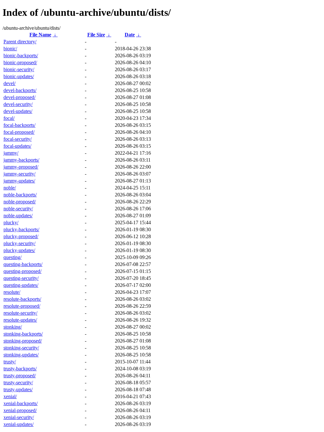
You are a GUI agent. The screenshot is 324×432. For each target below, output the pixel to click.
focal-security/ (17, 139)
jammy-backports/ (21, 160)
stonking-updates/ (21, 354)
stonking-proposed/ (22, 340)
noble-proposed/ (19, 201)
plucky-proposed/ (20, 236)
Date (130, 34)
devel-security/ (18, 104)
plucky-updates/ (19, 250)
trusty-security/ (18, 382)
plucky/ (10, 222)
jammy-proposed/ (20, 167)
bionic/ (10, 48)
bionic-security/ (18, 69)
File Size (96, 34)
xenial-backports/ (20, 403)
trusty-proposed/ (19, 375)
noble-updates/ (18, 215)
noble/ (9, 187)
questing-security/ (21, 278)
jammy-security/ (19, 173)
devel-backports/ (19, 90)
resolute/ (11, 292)
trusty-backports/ (20, 368)
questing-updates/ (20, 285)
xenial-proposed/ (20, 410)
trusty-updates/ (18, 389)
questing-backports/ (22, 264)
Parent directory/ (19, 41)
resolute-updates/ (20, 320)
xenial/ (10, 396)
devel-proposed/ (19, 97)
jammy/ (10, 153)
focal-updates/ (17, 146)
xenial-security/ (18, 417)
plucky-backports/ (21, 229)
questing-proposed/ (22, 271)
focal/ (9, 118)
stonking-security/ (21, 347)
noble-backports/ (20, 194)
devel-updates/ (17, 111)
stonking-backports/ (23, 333)
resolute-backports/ (22, 299)
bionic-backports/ (20, 55)
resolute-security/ (20, 313)
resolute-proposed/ (21, 306)
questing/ (12, 257)
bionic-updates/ (18, 76)
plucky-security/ (19, 243)
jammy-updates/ (19, 180)
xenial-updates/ (18, 424)
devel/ (9, 83)
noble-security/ (18, 208)
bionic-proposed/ (20, 62)
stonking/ (12, 327)
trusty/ (9, 361)
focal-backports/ (19, 125)
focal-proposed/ (18, 132)
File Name (40, 34)
